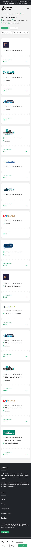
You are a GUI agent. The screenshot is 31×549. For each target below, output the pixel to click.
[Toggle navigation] (28, 8)
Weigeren (13, 546)
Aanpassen (5, 546)
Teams (3, 504)
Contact (5, 532)
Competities (5, 508)
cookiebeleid (19, 542)
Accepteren (23, 546)
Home (3, 499)
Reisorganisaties (6, 513)
